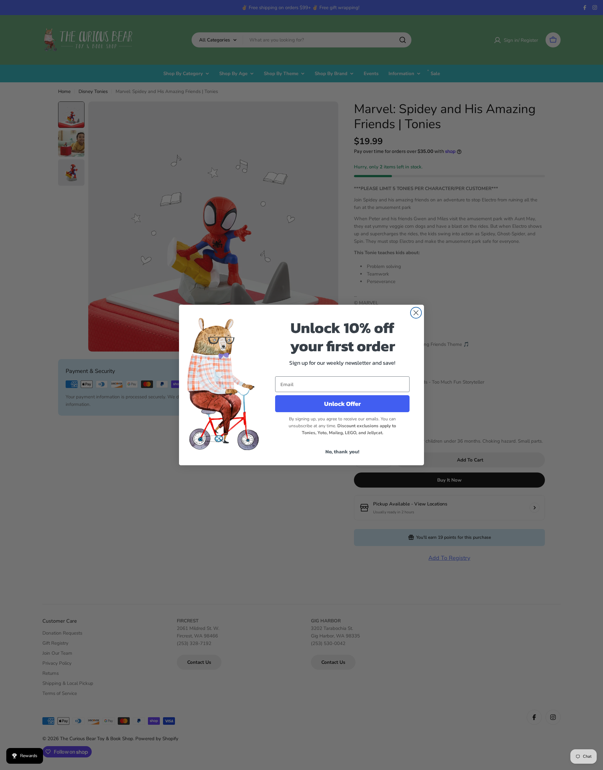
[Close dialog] (415, 312)
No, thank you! (342, 451)
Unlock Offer (342, 403)
